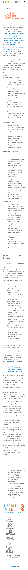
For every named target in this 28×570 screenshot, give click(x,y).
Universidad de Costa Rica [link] (12, 48)
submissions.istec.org (9, 361)
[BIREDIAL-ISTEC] (11, 2)
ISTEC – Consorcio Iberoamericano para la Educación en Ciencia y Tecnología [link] (12, 38)
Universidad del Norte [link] (14, 42)
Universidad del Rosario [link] (9, 44)
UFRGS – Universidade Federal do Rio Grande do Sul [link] (13, 45)
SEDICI (15, 566)
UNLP (18, 566)
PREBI (13, 566)
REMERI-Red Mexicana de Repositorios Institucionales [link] (13, 49)
